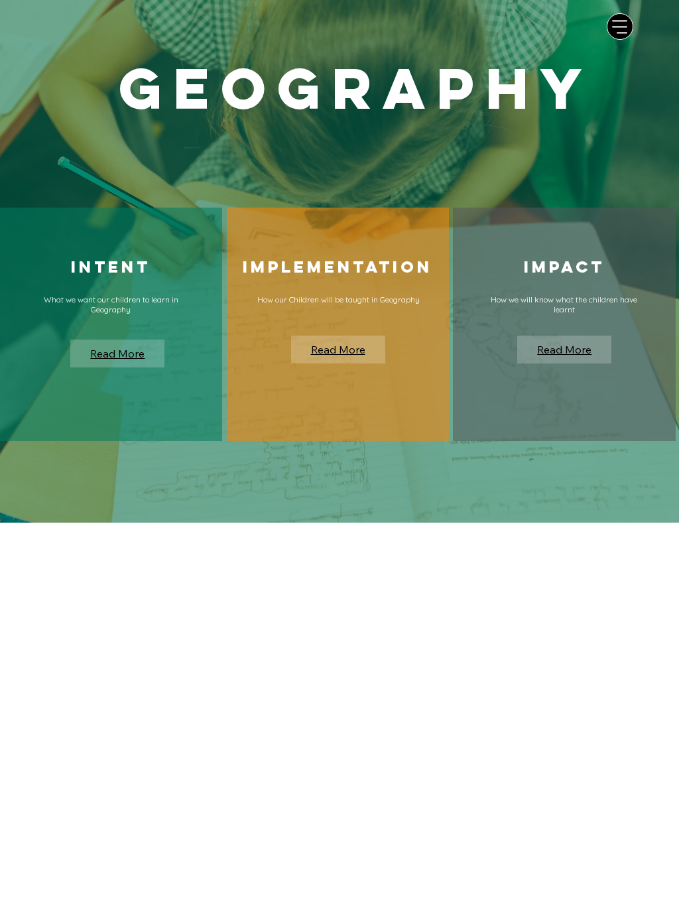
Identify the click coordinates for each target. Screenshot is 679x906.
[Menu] (620, 26)
